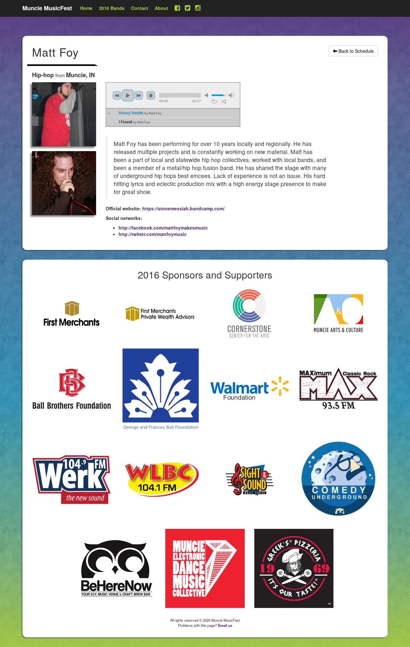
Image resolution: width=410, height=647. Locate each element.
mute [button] (207, 95)
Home (86, 8)
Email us (225, 625)
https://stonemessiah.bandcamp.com (183, 208)
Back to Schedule (355, 51)
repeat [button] (214, 101)
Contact (139, 8)
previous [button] (116, 95)
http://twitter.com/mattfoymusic (153, 234)
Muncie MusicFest (47, 8)
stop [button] (150, 95)
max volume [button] (231, 95)
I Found (134, 122)
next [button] (138, 95)
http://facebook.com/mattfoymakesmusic (163, 227)
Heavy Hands (140, 113)
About (161, 8)
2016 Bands (112, 8)
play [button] (127, 95)
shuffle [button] (224, 101)
